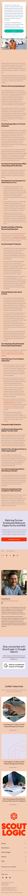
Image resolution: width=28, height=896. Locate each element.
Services (3, 843)
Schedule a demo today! (14, 539)
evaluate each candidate (20, 237)
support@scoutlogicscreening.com (8, 888)
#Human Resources (11, 551)
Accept (14, 31)
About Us (3, 856)
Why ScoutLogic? (6, 852)
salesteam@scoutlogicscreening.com (9, 887)
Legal (2, 861)
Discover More (12, 730)
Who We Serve (5, 848)
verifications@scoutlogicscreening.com (9, 890)
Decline (14, 34)
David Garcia (5, 599)
